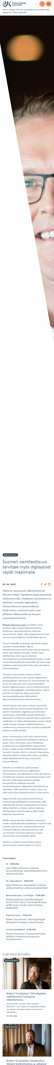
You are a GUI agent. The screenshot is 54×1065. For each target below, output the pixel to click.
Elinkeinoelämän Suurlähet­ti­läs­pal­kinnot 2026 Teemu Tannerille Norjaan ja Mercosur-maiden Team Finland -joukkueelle (26, 903)
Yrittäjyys (28, 895)
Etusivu (6, 9)
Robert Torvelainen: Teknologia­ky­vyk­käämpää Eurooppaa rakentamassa (26, 921)
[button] (42, 4)
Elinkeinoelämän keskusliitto (14, 4)
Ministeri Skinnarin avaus (14, 624)
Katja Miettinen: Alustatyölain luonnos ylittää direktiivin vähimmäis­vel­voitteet (26, 886)
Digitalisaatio (10, 555)
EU (7, 864)
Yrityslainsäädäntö (15, 929)
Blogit (12, 9)
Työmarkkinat (16, 881)
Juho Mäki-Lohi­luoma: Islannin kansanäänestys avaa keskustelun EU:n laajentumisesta (27, 871)
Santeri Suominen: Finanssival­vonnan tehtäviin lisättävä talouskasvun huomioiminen (26, 936)
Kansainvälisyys (14, 895)
